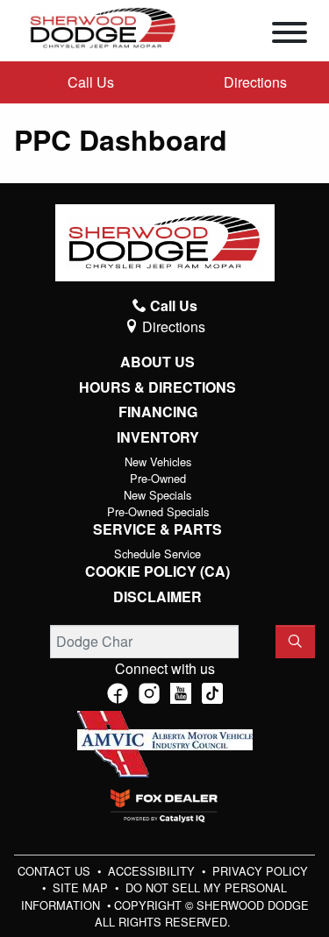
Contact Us (56, 870)
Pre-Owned (158, 478)
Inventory (158, 437)
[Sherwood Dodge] (103, 26)
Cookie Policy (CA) (157, 571)
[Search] (295, 641)
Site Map (82, 887)
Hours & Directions (157, 387)
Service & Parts (157, 529)
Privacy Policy (260, 870)
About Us (157, 362)
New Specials (157, 494)
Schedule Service (157, 553)
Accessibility (153, 870)
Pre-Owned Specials (158, 511)
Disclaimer (157, 597)
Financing (157, 412)
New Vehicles (158, 461)
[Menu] (289, 35)
